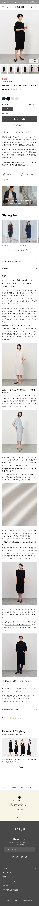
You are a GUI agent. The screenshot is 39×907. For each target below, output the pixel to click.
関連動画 (5, 269)
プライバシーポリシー (9, 881)
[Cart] (36, 7)
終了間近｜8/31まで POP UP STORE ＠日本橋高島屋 (19, 2)
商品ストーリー (7, 276)
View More (19, 809)
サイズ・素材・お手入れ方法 (11, 261)
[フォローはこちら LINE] (21, 856)
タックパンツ (12, 609)
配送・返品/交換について (10, 709)
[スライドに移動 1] (17, 817)
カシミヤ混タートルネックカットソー (18, 625)
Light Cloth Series (7, 81)
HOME (4, 787)
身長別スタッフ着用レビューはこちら (15, 701)
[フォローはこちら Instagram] (17, 856)
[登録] (32, 849)
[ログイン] (31, 7)
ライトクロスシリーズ (10, 149)
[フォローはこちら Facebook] (12, 856)
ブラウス (10, 165)
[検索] (7, 7)
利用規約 (5, 885)
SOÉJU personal (8, 877)
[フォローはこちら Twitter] (26, 856)
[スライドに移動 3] (20, 817)
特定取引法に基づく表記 (10, 890)
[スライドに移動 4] (21, 817)
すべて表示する (19, 767)
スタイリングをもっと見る (19, 250)
